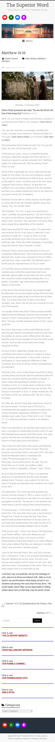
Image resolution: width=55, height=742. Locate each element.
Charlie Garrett (11, 58)
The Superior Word (27, 5)
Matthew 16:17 (45, 613)
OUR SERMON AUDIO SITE (14, 678)
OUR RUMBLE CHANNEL (13, 663)
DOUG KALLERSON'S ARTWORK (17, 650)
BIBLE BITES (8, 692)
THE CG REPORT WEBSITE (14, 635)
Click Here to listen (20, 137)
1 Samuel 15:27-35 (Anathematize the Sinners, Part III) (27, 605)
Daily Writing (30, 58)
